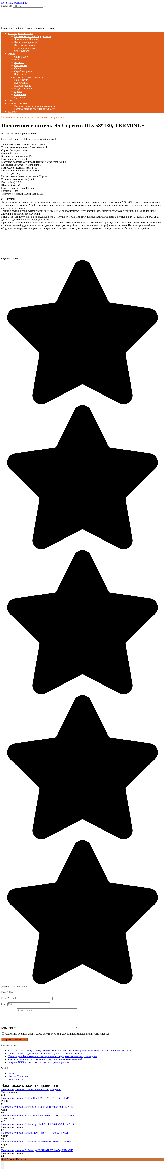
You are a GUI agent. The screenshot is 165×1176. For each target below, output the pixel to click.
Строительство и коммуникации (26, 77)
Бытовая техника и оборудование (32, 36)
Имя (4, 992)
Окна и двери (21, 56)
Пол (16, 59)
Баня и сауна (21, 79)
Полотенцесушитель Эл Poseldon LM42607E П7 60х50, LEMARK (37, 1098)
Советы (12, 100)
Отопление (20, 94)
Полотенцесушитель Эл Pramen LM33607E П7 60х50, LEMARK (36, 1141)
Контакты (13, 1073)
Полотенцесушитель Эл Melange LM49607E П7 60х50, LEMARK (37, 1150)
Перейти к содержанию (14, 2)
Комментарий (8, 1027)
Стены (17, 68)
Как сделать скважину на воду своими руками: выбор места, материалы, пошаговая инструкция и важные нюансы (71, 1050)
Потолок (19, 62)
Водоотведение (22, 85)
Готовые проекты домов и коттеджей (34, 106)
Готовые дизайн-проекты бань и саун (34, 108)
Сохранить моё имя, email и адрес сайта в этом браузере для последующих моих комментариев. (57, 1033)
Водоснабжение (23, 88)
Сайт (4, 1004)
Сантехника (20, 65)
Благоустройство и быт (20, 33)
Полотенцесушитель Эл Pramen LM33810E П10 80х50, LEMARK (37, 1106)
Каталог (12, 111)
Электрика (20, 74)
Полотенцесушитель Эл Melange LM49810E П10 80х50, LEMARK (37, 1124)
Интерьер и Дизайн (25, 45)
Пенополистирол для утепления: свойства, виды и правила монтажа (45, 1053)
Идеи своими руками (26, 42)
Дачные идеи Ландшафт (27, 39)
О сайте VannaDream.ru (20, 1076)
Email (5, 998)
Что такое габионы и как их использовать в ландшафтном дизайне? (45, 1059)
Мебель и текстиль (24, 48)
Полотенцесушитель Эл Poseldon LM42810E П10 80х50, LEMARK (38, 1115)
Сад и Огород (21, 50)
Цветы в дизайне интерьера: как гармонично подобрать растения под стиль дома (52, 1056)
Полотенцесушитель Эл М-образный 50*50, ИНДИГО (31, 1089)
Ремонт (12, 53)
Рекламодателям (17, 1079)
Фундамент (20, 97)
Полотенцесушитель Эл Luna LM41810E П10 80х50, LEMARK (36, 1133)
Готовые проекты (17, 103)
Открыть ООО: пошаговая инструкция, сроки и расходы (39, 1062)
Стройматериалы (23, 71)
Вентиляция (21, 82)
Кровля (18, 91)
